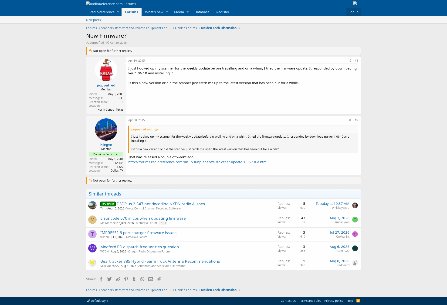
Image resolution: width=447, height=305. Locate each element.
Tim (102, 208)
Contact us (288, 300)
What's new (154, 12)
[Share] (350, 60)
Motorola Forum (146, 223)
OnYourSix (342, 237)
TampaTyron (341, 222)
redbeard (343, 265)
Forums (131, 12)
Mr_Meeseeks (109, 223)
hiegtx (106, 144)
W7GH (104, 251)
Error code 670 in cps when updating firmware (143, 218)
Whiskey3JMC (340, 208)
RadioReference (102, 12)
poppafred (96, 42)
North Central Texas (110, 110)
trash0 (104, 237)
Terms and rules (310, 300)
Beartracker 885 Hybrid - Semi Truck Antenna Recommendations (160, 261)
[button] (118, 12)
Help (350, 300)
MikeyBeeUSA (109, 266)
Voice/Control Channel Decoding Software (153, 208)
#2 (356, 120)
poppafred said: (142, 129)
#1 (356, 61)
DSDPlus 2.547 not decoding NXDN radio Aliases (161, 203)
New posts (93, 20)
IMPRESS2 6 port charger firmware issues (138, 232)
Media (179, 12)
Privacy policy (333, 300)
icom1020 (343, 251)
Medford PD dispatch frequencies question (139, 246)
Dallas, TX (117, 170)
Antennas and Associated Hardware (161, 266)
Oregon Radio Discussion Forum (149, 251)
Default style (99, 300)
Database (201, 12)
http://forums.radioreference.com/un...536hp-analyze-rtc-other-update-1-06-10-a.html (198, 161)
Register (222, 12)
